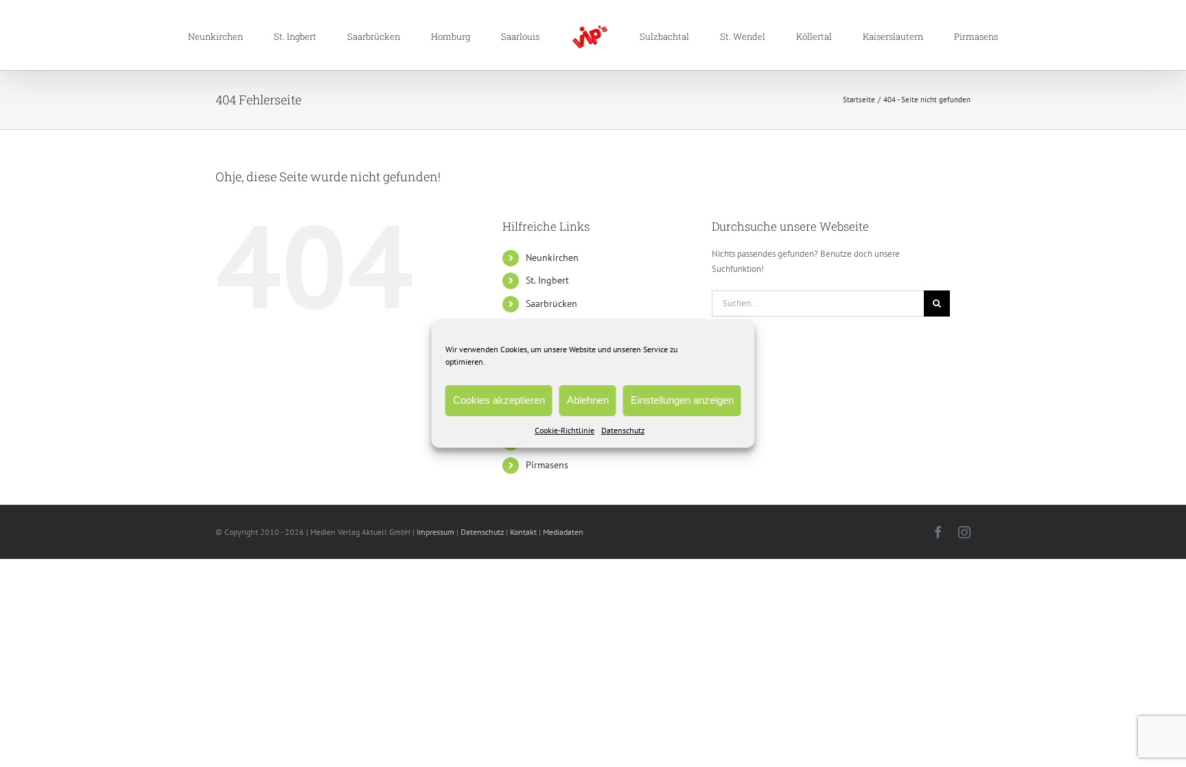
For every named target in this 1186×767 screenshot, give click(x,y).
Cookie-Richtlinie (564, 430)
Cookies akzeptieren (499, 400)
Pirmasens (547, 465)
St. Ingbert (547, 280)
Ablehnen (588, 400)
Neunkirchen (552, 257)
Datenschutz (622, 430)
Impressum (435, 532)
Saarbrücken (551, 303)
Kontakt (523, 532)
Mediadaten (563, 532)
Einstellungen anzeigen (682, 400)
